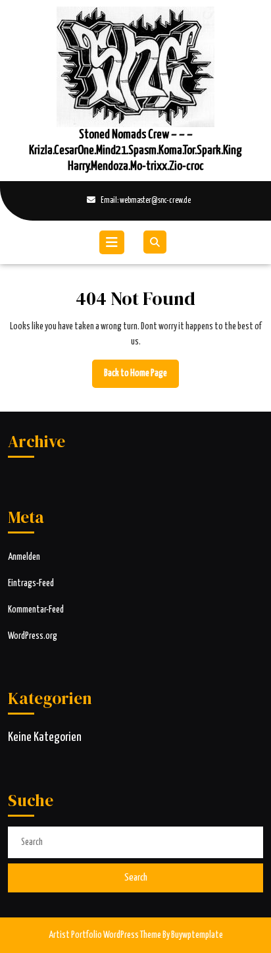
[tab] (113, 242)
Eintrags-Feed (31, 583)
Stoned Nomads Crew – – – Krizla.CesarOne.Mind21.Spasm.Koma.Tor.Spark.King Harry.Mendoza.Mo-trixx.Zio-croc (135, 150)
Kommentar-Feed (36, 609)
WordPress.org (32, 636)
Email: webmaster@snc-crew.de (102, 201)
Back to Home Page (141, 378)
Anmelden (24, 557)
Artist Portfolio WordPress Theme (105, 935)
